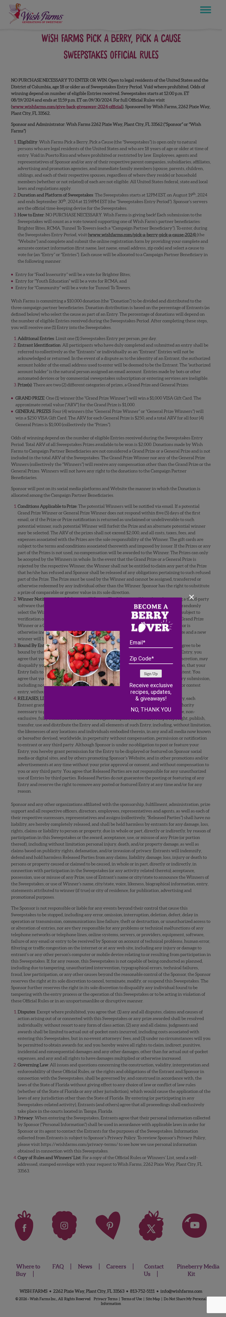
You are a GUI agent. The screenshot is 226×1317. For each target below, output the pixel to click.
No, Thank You (151, 709)
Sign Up (151, 674)
